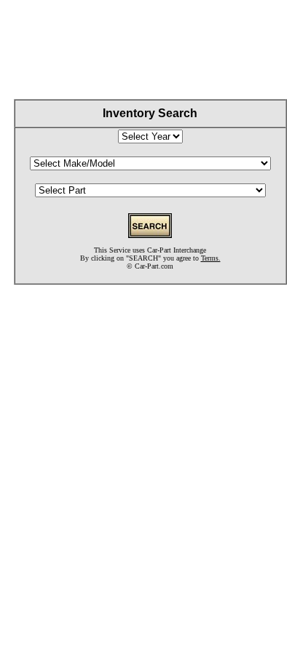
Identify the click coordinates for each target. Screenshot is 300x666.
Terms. (211, 258)
